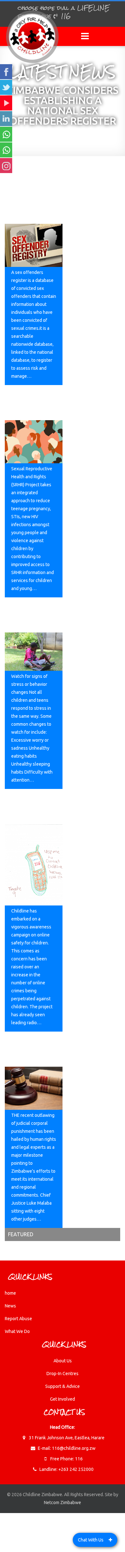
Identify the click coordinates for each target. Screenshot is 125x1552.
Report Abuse (18, 1318)
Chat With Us (91, 1539)
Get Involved (62, 1399)
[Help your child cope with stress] (34, 651)
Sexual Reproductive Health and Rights (34, 403)
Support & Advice (62, 1386)
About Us (63, 1360)
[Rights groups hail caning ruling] (34, 1088)
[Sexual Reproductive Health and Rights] (34, 441)
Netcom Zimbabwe (62, 1502)
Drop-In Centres (62, 1373)
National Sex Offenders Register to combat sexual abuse (28, 199)
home (10, 1293)
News (10, 1305)
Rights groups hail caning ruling (32, 1046)
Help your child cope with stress (31, 612)
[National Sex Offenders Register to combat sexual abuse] (34, 245)
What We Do (17, 1331)
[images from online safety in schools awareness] (34, 864)
